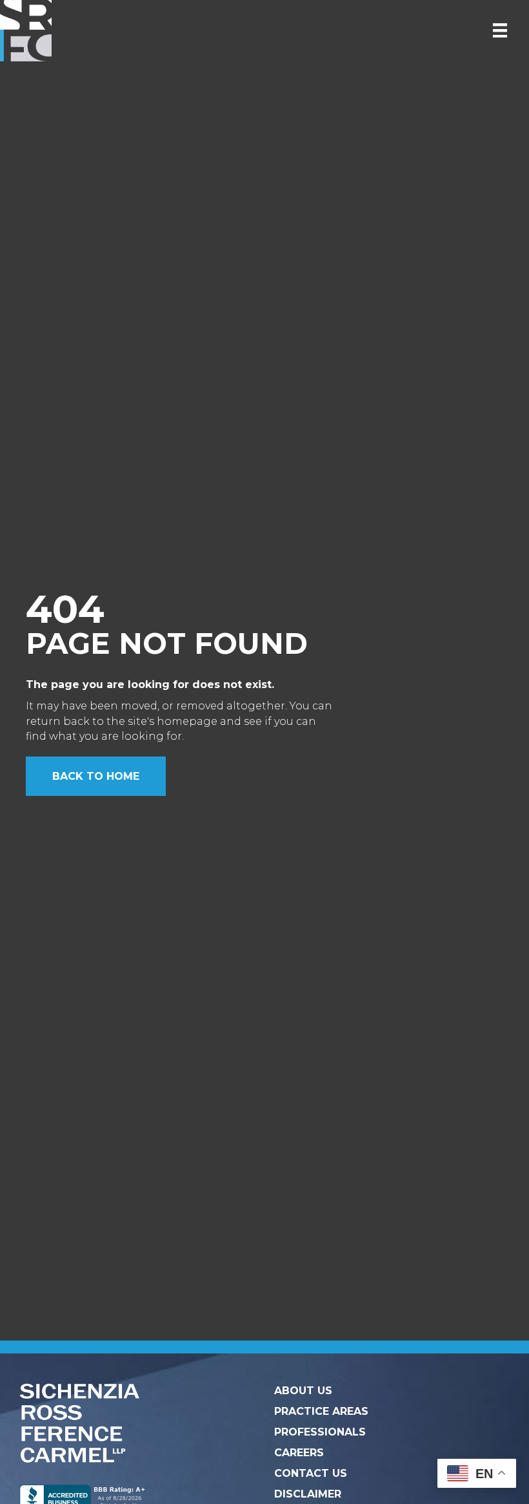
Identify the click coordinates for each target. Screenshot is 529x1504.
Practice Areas (321, 1411)
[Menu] (500, 30)
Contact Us (310, 1473)
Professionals (320, 1432)
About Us (303, 1390)
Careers (299, 1453)
